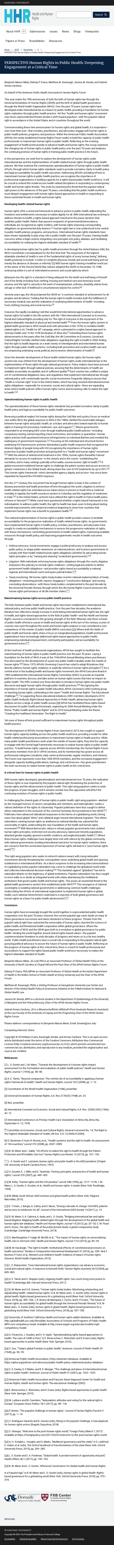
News (65, 31)
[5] (53, 304)
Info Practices (78, 1539)
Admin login (9, 1519)
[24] (21, 664)
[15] (108, 468)
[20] (6, 1279)
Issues (54, 31)
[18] (70, 510)
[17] (28, 500)
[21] (6, 1289)
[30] (18, 828)
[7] (68, 332)
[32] (6, 1431)
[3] (53, 263)
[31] (6, 1421)
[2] (80, 242)
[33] (55, 869)
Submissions (37, 31)
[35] (6, 1466)
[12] (48, 440)
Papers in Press (15, 41)
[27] (6, 1379)
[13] (6, 454)
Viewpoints (92, 31)
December (28, 50)
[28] (58, 702)
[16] (14, 496)
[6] (69, 322)
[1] (52, 228)
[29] (6, 1400)
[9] (68, 371)
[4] (81, 287)
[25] (6, 1358)
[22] (74, 629)
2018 (16, 50)
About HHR (13, 31)
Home (7, 50)
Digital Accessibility (28, 1539)
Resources (55, 41)
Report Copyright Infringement (54, 1539)
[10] (16, 392)
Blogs (77, 31)
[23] (6, 1334)
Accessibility (9, 1539)
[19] (89, 555)
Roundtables (36, 41)
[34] (74, 883)
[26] (78, 685)
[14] (99, 461)
